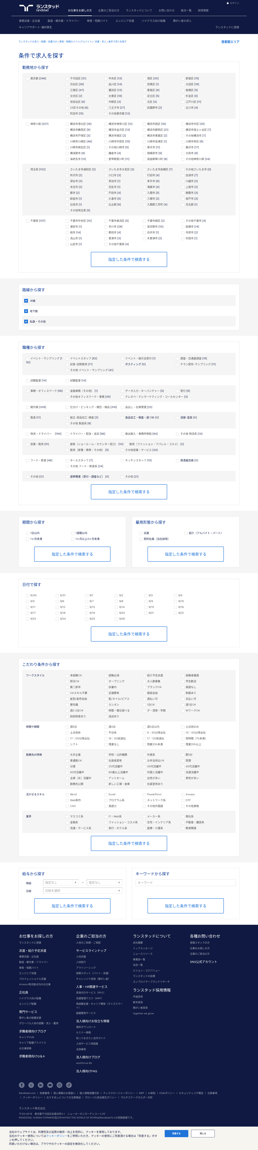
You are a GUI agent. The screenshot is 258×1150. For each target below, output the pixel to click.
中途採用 (138, 996)
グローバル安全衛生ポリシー (101, 1097)
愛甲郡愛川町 (116, 158)
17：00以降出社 (80, 738)
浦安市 (74, 226)
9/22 (181, 612)
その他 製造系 (78, 423)
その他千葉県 (116, 244)
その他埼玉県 (78, 210)
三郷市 (151, 198)
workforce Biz (84, 1062)
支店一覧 (138, 964)
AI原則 (151, 1093)
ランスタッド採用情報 (152, 990)
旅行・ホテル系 (118, 828)
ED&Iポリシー (167, 1093)
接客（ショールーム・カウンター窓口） (94, 444)
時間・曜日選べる (119, 710)
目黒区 (151, 84)
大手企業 (75, 754)
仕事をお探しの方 (200, 948)
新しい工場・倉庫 (119, 783)
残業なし (114, 744)
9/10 (181, 601)
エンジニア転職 (27, 1003)
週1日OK (191, 704)
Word (73, 794)
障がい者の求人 (182, 20)
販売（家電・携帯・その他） (87, 449)
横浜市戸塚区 (78, 135)
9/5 (32, 601)
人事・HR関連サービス (91, 986)
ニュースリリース (143, 953)
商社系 (190, 816)
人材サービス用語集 (87, 1043)
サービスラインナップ (91, 950)
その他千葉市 (194, 220)
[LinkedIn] (40, 1085)
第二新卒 (75, 687)
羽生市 (113, 186)
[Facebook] (22, 1085)
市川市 (113, 226)
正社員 (23, 992)
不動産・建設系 (195, 822)
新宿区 (190, 78)
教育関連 (191, 828)
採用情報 (203, 10)
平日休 (113, 732)
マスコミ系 (76, 816)
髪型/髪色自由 (78, 698)
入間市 (151, 192)
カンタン (114, 704)
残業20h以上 (193, 744)
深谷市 (74, 181)
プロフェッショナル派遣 (32, 978)
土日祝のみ (192, 726)
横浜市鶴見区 (78, 129)
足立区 (151, 95)
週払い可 (152, 698)
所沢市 (74, 175)
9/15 (151, 607)
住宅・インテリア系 (159, 822)
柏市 (72, 232)
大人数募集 (153, 681)
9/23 (33, 618)
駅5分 (189, 754)
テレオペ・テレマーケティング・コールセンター (154, 396)
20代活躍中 (116, 766)
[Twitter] (31, 1085)
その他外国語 (155, 806)
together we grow (143, 1013)
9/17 (33, 612)
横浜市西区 (153, 123)
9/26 (122, 618)
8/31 (63, 595)
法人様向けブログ (88, 1057)
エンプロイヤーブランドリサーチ (151, 981)
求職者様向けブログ (32, 1031)
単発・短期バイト (97, 20)
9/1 (91, 595)
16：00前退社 (117, 738)
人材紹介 (81, 961)
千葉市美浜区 (116, 220)
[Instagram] (59, 1085)
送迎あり (114, 716)
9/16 (181, 607)
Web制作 (75, 800)
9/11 (32, 607)
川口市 (113, 175)
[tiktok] (69, 1085)
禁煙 (188, 760)
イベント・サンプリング (44, 358)
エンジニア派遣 (125, 20)
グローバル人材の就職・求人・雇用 (38, 1023)
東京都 (34, 78)
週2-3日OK (76, 710)
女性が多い (153, 778)
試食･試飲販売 (78, 364)
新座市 (74, 198)
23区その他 (77, 107)
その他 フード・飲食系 (83, 466)
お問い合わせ (167, 10)
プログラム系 (116, 800)
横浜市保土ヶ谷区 (196, 129)
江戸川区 (191, 101)
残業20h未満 (155, 744)
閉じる (203, 1133)
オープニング (116, 681)
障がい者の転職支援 (30, 1017)
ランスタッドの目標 (144, 975)
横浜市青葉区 (155, 135)
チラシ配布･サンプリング (195, 364)
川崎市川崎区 (78, 141)
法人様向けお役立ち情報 (92, 1021)
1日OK (151, 704)
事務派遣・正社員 (29, 20)
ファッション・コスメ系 (123, 822)
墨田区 (113, 90)
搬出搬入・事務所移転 (138, 433)
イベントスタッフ (80, 358)
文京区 (74, 95)
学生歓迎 (191, 681)
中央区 (113, 78)
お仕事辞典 (25, 1048)
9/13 (92, 607)
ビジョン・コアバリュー (146, 970)
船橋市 (190, 226)
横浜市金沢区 (116, 129)
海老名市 (75, 158)
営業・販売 (37, 444)
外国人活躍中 (155, 772)
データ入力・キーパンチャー (142, 390)
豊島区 (151, 90)
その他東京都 (116, 113)
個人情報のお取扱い (64, 1093)
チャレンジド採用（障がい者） (93, 978)
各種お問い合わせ (205, 936)
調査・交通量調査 (191, 358)
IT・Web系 (115, 816)
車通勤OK (76, 760)
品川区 (113, 84)
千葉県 (34, 220)
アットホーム (116, 778)
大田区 (190, 84)
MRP (141, 1093)
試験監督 (35, 380)
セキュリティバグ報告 (191, 1093)
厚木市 (151, 147)
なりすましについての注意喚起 (63, 1097)
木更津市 (152, 238)
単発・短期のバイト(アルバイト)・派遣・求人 (82, 41)
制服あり (191, 692)
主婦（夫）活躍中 (80, 778)
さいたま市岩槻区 (157, 169)
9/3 (151, 595)
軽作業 (34, 407)
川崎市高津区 (155, 141)
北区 (149, 101)
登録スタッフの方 (200, 942)
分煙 (72, 766)
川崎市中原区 (116, 141)
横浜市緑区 (115, 135)
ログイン (234, 3)
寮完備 (74, 704)
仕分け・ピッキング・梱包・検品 (90, 407)
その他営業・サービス (138, 449)
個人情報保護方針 (89, 1093)
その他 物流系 (188, 433)
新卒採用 (138, 1002)
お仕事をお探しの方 (80, 10)
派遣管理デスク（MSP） (89, 998)
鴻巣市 (151, 186)
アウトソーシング (86, 967)
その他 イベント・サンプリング (89, 370)
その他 (34, 476)
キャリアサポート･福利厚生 (35, 27)
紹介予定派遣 (155, 675)
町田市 (74, 113)
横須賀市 (75, 153)
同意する (176, 1133)
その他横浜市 (194, 135)
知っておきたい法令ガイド (91, 1038)
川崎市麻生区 (78, 147)
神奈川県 (35, 123)
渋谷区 (74, 84)
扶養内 (113, 687)
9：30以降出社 (156, 732)
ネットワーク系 (156, 800)
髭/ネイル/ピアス (119, 698)
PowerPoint (154, 794)
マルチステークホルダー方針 (137, 1097)
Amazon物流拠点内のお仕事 (35, 984)
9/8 (121, 601)
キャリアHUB (26, 1037)
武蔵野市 (152, 107)
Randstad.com (27, 1093)
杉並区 (190, 95)
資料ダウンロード (86, 1026)
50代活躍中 (77, 772)
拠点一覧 (186, 10)
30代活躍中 (154, 766)
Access (190, 794)
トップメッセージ (143, 948)
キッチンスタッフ (135, 460)
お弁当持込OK (155, 760)
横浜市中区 (192, 123)
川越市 (190, 181)
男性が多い (192, 778)
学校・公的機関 (118, 754)
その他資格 (192, 806)
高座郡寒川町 (155, 158)
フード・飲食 (38, 460)
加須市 (190, 175)
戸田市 (113, 192)
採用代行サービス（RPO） (91, 992)
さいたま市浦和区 (80, 169)
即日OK (74, 681)
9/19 (92, 612)
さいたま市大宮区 (119, 169)
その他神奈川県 (195, 158)
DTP (188, 800)
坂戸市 (190, 198)
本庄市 (74, 186)
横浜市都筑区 (155, 129)
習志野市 (152, 226)
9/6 (62, 601)
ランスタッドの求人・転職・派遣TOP (38, 41)
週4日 (112, 726)
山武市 (74, 244)
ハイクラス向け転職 (153, 20)
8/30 (33, 595)
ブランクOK (154, 687)
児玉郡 (190, 204)
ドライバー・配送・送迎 (84, 433)
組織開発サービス (86, 1012)
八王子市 (114, 107)
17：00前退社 (155, 738)
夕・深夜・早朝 (156, 710)
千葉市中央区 (78, 220)
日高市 (74, 204)
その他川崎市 (116, 147)
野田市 (113, 232)
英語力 (113, 806)
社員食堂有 (115, 760)
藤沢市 (190, 147)
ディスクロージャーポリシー (119, 1093)
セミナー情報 (83, 1032)
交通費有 (114, 692)
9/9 (151, 601)
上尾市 (190, 186)
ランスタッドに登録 (227, 27)
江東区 (74, 90)
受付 (183, 390)
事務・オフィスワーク (43, 390)
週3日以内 (153, 726)
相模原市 (152, 153)
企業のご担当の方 (108, 10)
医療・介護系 (155, 828)
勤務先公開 (76, 783)
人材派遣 (81, 956)
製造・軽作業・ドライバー (63, 20)
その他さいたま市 (196, 169)
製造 (33, 417)
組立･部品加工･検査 (82, 417)
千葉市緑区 (153, 220)
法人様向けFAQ (86, 1071)
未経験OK (76, 675)
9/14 (122, 607)
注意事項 (212, 1093)
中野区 (113, 101)
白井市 (151, 232)
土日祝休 (75, 732)
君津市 (113, 238)
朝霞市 (190, 192)
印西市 (190, 238)
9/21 (151, 612)
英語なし (191, 687)
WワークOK (193, 710)
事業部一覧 (139, 959)
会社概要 (138, 942)
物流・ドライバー (42, 433)
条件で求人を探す (117, 41)
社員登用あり (155, 783)
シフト (74, 744)
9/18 (63, 612)
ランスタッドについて (139, 10)
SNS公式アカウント (203, 961)
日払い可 (191, 698)
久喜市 (113, 198)
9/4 (180, 595)
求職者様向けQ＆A (32, 1056)
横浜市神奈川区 (118, 123)
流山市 (74, 238)
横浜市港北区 (78, 123)
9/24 (63, 618)
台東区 (113, 95)
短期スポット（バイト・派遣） (93, 973)
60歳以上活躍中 (118, 772)
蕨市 (72, 192)
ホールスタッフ (79, 460)
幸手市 (151, 181)
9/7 (92, 601)
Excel (112, 794)
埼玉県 (34, 169)
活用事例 (81, 1049)
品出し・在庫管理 (135, 407)
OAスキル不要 (78, 692)
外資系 (151, 754)
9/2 (121, 595)
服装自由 (152, 692)
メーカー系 (153, 816)
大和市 (190, 153)
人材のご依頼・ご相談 (88, 942)
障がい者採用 (140, 1007)
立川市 (190, 107)
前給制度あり (78, 716)
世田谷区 (75, 101)
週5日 (73, 726)
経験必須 (114, 675)
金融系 (74, 822)
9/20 (122, 612)
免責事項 (44, 1093)
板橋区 (190, 90)
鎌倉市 (113, 153)
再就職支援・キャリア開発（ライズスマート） (99, 1005)
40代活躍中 (193, 766)
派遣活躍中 (192, 772)
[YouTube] (50, 1085)
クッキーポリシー (32, 1097)
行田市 (151, 175)
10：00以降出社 (196, 732)
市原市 (190, 232)
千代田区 (75, 78)
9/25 (92, 618)
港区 (149, 78)
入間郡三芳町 (155, 204)
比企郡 (113, 204)
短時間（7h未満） (196, 738)
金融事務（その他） (82, 390)
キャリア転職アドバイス (32, 1042)
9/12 (62, 607)
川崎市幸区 (192, 141)
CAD (73, 806)
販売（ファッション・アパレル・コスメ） (154, 444)
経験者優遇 (192, 675)
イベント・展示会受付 (138, 358)
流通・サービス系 (80, 828)
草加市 (113, 181)
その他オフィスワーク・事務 (87, 396)
